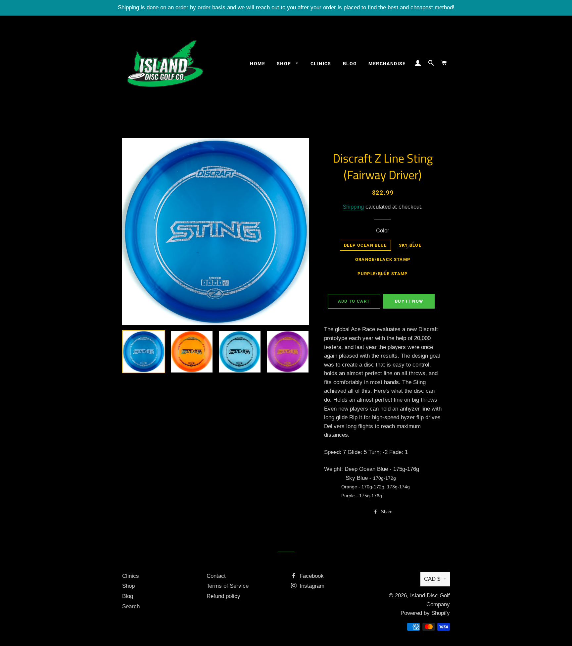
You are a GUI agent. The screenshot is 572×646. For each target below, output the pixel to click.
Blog (350, 63)
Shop (285, 63)
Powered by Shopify (425, 613)
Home (257, 63)
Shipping (353, 207)
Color (382, 230)
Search (131, 606)
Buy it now (409, 301)
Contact (216, 576)
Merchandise (386, 63)
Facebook (311, 576)
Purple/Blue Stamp (382, 273)
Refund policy (223, 596)
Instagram (311, 586)
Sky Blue (410, 245)
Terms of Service (228, 586)
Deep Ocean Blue (365, 245)
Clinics (320, 63)
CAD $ (432, 579)
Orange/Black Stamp (382, 259)
